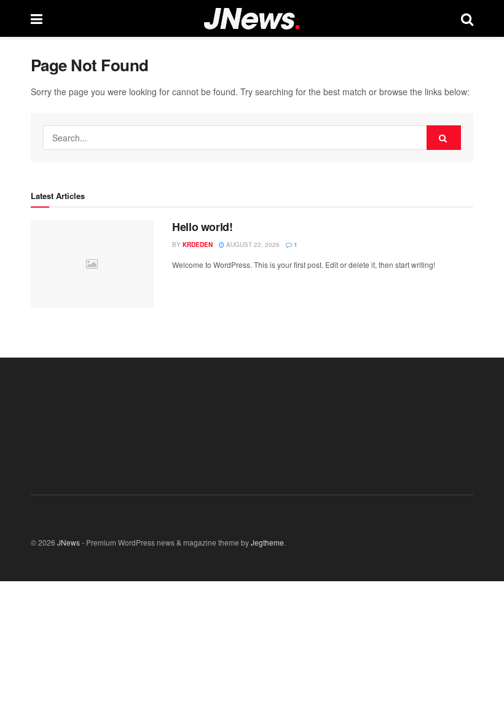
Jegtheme (267, 542)
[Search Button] (444, 137)
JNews (68, 542)
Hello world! (202, 227)
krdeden (198, 244)
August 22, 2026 (252, 244)
